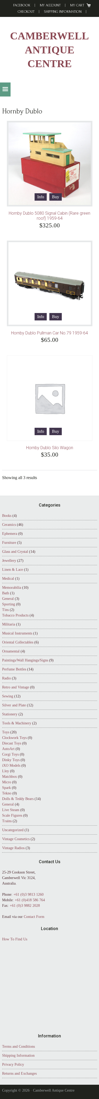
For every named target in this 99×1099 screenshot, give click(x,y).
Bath (5, 593)
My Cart (77, 5)
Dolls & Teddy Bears (18, 799)
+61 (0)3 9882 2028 (25, 906)
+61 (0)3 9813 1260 (28, 894)
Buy (55, 197)
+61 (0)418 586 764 (30, 900)
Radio (6, 678)
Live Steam (10, 810)
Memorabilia (11, 588)
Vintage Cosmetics (16, 839)
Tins (5, 610)
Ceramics (9, 525)
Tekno (6, 793)
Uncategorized (12, 830)
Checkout (26, 11)
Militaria (8, 624)
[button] (5, 89)
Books (6, 516)
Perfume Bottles (14, 669)
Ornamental (11, 651)
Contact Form (34, 917)
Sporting (8, 604)
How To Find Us (14, 939)
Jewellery (9, 561)
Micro (6, 782)
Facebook (21, 5)
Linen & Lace (12, 570)
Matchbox (9, 777)
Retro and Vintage (15, 687)
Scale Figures (12, 815)
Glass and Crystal (15, 552)
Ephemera (9, 534)
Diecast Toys (11, 743)
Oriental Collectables (17, 642)
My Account (50, 5)
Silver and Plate (14, 705)
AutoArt (8, 749)
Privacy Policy (13, 1064)
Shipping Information (63, 11)
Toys (5, 732)
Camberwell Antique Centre (49, 50)
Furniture (9, 543)
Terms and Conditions (18, 1047)
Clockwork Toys (14, 738)
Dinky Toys (11, 760)
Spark (6, 788)
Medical (8, 579)
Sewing (7, 696)
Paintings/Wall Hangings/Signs (25, 660)
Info (40, 197)
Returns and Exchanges (19, 1073)
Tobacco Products (15, 615)
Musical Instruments (17, 633)
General (8, 599)
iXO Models (11, 765)
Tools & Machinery (16, 723)
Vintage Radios (13, 848)
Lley (5, 771)
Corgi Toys (10, 754)
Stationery (9, 714)
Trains (7, 821)
